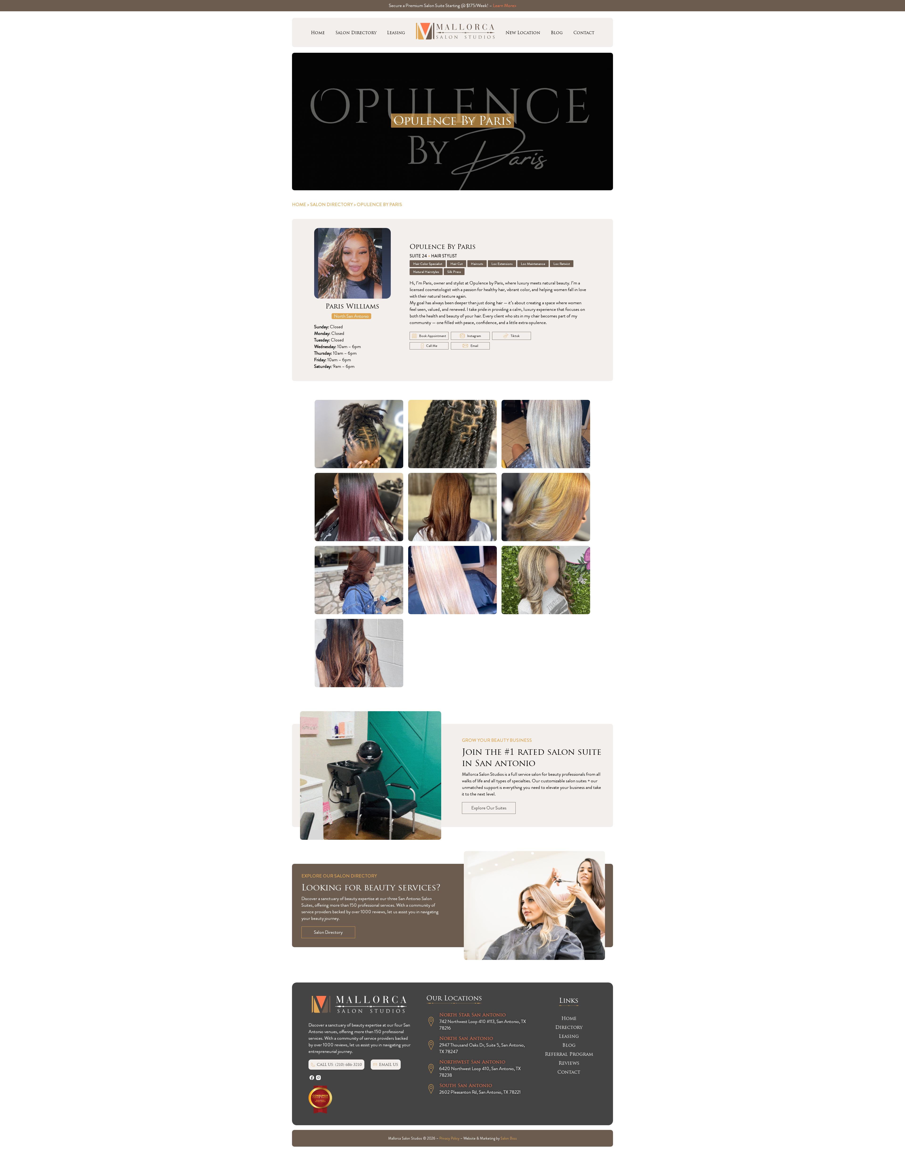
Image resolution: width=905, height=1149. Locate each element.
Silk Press (454, 271)
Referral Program (569, 1054)
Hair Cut (456, 263)
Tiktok (515, 335)
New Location (523, 32)
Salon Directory (355, 32)
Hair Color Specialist (427, 263)
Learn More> (504, 5)
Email (474, 345)
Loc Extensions (502, 263)
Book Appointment (432, 335)
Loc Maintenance (533, 263)
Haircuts (477, 263)
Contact (583, 32)
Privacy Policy (449, 1138)
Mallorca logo (455, 32)
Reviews (569, 1063)
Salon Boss (509, 1138)
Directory (569, 1027)
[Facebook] (312, 1077)
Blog (557, 32)
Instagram (474, 335)
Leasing (396, 32)
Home (318, 32)
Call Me (431, 345)
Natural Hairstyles (426, 271)
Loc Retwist (561, 263)
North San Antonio (351, 316)
